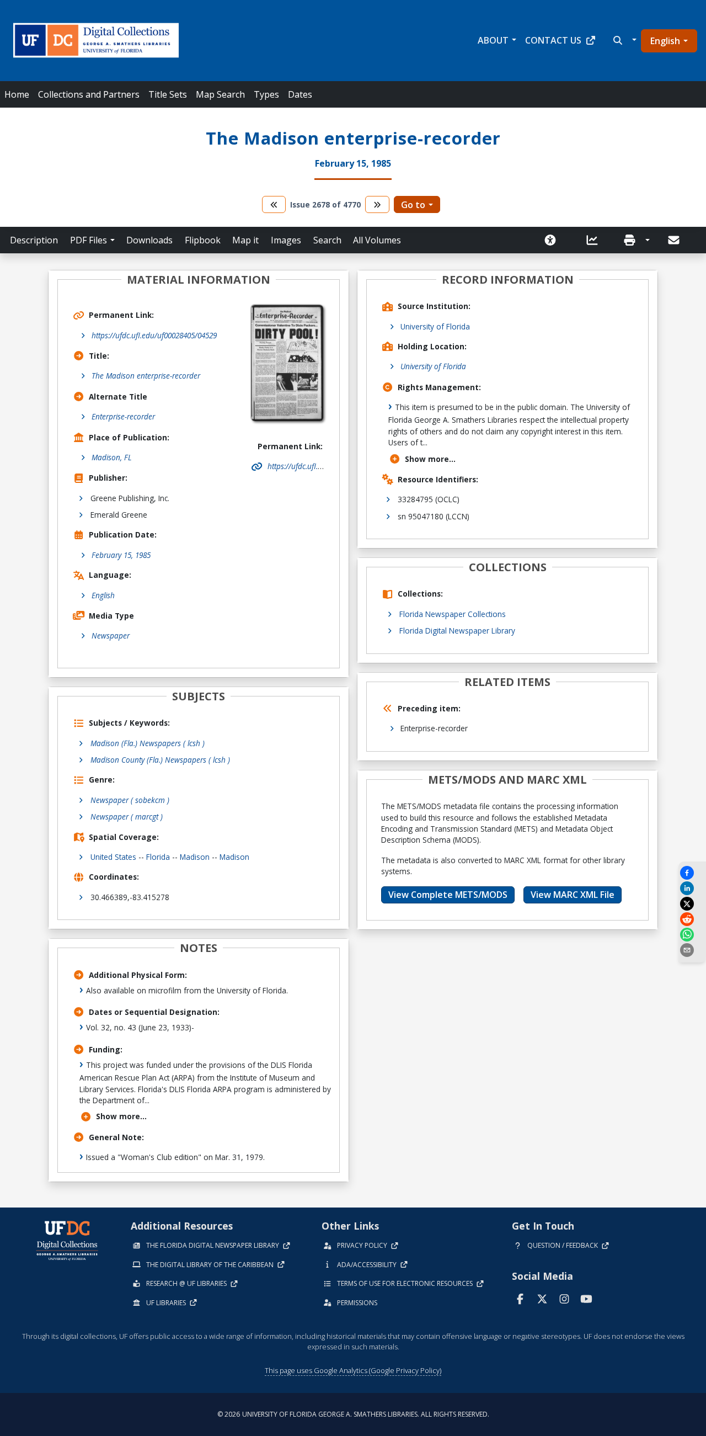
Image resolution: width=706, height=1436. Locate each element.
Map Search (220, 94)
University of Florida (435, 326)
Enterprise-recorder (123, 416)
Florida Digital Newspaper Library (457, 630)
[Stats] (595, 240)
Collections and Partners (89, 94)
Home (16, 94)
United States (113, 857)
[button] (623, 40)
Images (286, 240)
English (665, 41)
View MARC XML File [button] (572, 895)
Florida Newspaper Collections (452, 614)
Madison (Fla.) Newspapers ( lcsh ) (147, 743)
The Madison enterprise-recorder (146, 375)
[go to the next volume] (377, 204)
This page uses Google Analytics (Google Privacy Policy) (353, 1370)
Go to (413, 205)
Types (266, 94)
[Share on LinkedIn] (692, 888)
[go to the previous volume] (274, 204)
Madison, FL (112, 457)
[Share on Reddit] (692, 919)
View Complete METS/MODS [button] (447, 895)
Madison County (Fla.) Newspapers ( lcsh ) (160, 759)
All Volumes (377, 240)
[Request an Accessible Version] (553, 240)
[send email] (692, 950)
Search (327, 240)
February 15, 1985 (121, 555)
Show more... (121, 1116)
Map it (245, 240)
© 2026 (353, 1414)
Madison (195, 857)
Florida (158, 857)
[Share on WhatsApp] (692, 935)
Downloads (149, 240)
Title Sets (167, 94)
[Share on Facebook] (692, 873)
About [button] (493, 40)
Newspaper (111, 635)
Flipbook (203, 240)
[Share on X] (692, 904)
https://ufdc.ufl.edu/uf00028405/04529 (154, 335)
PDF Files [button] (88, 240)
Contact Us (553, 40)
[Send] (674, 240)
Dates (300, 94)
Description (34, 240)
